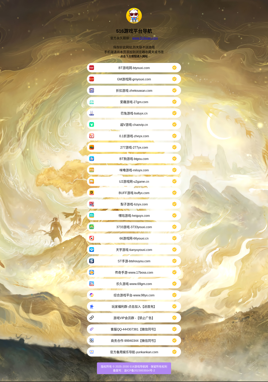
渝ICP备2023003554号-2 (139, 370)
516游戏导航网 (139, 366)
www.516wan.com (145, 38)
